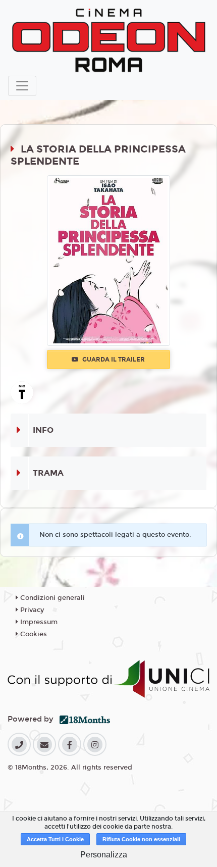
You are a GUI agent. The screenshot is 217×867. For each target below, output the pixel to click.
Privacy (31, 610)
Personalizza (103, 854)
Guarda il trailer (113, 359)
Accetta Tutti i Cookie (55, 839)
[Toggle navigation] (22, 86)
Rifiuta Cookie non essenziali (141, 839)
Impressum (38, 622)
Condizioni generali (51, 598)
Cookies (32, 634)
